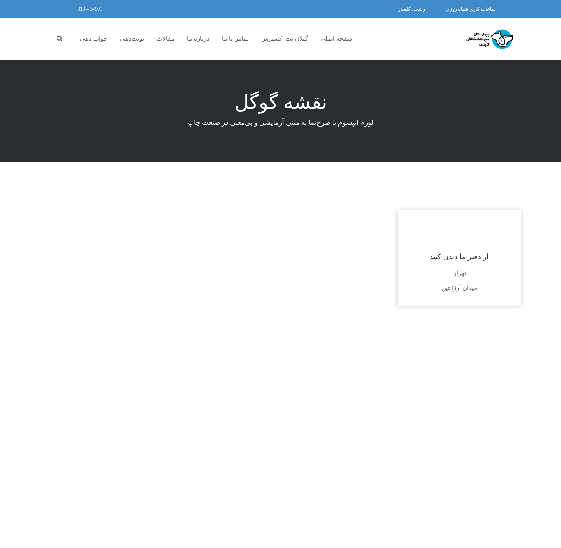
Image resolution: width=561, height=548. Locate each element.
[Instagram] (61, 9)
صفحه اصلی (336, 38)
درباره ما (198, 38)
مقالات (165, 38)
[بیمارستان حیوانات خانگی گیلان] (490, 39)
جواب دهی (94, 38)
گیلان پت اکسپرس (284, 38)
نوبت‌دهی (132, 38)
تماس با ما (235, 38)
